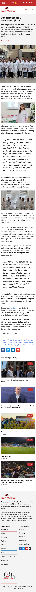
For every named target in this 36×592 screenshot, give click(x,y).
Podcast (22, 529)
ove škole (12, 308)
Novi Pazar (22, 345)
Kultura (3, 549)
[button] (26, 9)
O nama (22, 533)
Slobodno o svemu (8, 556)
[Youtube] (29, 2)
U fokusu (30, 345)
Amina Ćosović (8, 340)
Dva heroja (19, 342)
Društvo (4, 537)
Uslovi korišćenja (25, 544)
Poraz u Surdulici (6, 456)
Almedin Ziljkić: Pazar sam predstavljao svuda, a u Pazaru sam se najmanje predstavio (16, 481)
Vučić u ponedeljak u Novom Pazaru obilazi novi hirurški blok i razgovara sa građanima (18, 406)
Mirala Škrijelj (12, 345)
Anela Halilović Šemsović (24, 340)
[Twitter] (26, 2)
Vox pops (4, 560)
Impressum (5, 564)
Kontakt (22, 537)
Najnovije (4, 529)
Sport (3, 552)
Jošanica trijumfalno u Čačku (10, 432)
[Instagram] (32, 2)
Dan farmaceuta (9, 342)
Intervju (3, 545)
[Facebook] (23, 2)
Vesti (3, 533)
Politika (3, 541)
